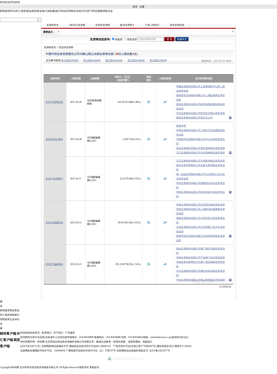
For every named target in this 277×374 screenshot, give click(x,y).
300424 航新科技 (54, 222)
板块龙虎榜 (126, 25)
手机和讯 (15, 2)
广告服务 (70, 332)
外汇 (18, 11)
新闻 (2, 11)
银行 (44, 11)
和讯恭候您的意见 (30, 332)
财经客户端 (8, 333)
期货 (34, 11)
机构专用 (181, 125)
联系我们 (47, 332)
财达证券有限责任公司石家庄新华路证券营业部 (200, 167)
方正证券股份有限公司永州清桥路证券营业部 (200, 152)
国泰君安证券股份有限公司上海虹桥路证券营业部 (200, 97)
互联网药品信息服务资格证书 (132, 350)
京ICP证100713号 (30, 346)
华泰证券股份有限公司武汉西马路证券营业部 (200, 204)
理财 (71, 11)
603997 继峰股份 (54, 264)
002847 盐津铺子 (54, 178)
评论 (13, 11)
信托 (65, 11)
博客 (105, 11)
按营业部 (132, 39)
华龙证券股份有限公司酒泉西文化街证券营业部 (200, 185)
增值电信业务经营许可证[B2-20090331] (90, 346)
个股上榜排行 (152, 25)
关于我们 (58, 332)
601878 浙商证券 (54, 102)
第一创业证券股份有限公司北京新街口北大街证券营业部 (200, 176)
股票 (7, 11)
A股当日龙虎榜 (77, 25)
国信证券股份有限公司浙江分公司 (194, 117)
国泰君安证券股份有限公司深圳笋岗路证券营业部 (200, 238)
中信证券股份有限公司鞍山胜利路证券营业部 (200, 279)
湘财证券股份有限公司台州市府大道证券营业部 (200, 220)
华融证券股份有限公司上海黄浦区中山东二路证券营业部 (200, 88)
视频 (99, 11)
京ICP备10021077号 (159, 350)
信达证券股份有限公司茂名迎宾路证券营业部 (200, 148)
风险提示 (147, 341)
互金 (12, 319)
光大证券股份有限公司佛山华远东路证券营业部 (200, 273)
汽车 (84, 11)
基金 (28, 11)
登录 (135, 6)
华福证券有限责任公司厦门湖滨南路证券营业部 (200, 264)
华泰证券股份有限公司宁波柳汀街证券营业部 (200, 257)
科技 (94, 11)
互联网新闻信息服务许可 (55, 346)
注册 (142, 6)
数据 (55, 11)
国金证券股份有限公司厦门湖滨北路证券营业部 (200, 250)
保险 (49, 11)
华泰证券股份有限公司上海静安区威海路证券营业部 (200, 211)
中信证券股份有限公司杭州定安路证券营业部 (200, 113)
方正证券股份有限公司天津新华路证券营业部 (200, 160)
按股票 (118, 39)
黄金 (39, 11)
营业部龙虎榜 (102, 25)
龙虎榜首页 (52, 25)
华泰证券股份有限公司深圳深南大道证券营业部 (200, 194)
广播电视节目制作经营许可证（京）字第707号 (91, 350)
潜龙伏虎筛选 (177, 25)
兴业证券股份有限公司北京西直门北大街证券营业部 (200, 229)
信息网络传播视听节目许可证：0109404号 (42, 350)
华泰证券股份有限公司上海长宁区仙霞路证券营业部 (200, 132)
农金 (110, 11)
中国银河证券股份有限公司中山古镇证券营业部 (200, 141)
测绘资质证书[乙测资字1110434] (174, 346)
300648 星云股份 (54, 139)
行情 (60, 11)
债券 (23, 11)
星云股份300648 (69, 60)
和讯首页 (5, 2)
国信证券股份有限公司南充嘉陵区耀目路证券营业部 (200, 106)
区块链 (77, 11)
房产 (89, 11)
